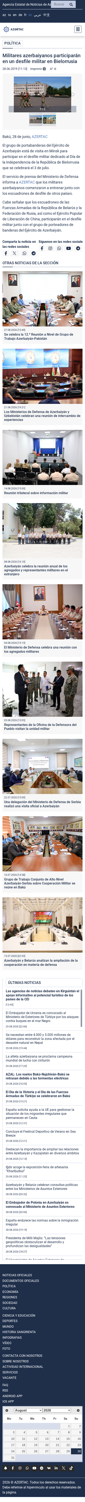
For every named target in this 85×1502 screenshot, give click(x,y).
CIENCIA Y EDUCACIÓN (18, 1315)
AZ (4, 15)
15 (68, 1438)
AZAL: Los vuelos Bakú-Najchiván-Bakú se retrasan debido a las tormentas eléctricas (38, 1076)
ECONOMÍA (10, 1292)
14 (57, 1438)
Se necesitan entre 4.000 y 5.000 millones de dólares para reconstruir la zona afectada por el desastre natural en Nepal (40, 1039)
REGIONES (9, 1297)
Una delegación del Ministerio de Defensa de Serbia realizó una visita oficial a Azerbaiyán (42, 804)
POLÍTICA (12, 43)
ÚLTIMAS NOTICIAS (24, 982)
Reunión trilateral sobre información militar (36, 493)
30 (79, 1451)
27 (46, 1451)
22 (68, 1445)
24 (12, 1451)
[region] (44, 1124)
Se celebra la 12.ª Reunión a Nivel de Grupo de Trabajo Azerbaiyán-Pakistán (38, 336)
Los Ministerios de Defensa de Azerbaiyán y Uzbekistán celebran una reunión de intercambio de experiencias (42, 416)
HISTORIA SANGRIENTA (19, 1332)
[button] (42, 94)
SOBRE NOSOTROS (15, 1361)
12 (35, 1438)
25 (23, 1451)
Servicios (10, 1372)
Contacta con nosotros (22, 1356)
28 (57, 1451)
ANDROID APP (12, 1396)
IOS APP (8, 1401)
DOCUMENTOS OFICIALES (20, 1281)
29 (68, 1451)
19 (35, 1445)
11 (23, 1438)
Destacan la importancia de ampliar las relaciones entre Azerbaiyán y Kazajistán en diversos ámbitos (42, 1151)
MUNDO (8, 1326)
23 (79, 1445)
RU (9, 15)
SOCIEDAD (9, 1303)
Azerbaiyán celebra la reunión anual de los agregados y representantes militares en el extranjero (36, 570)
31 (12, 1457)
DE (20, 15)
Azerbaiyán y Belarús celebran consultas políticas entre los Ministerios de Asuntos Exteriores (42, 1187)
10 (12, 1438)
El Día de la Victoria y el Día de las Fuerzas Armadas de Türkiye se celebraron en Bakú (38, 1094)
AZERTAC (40, 136)
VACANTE (9, 1378)
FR (25, 15)
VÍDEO (6, 1343)
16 (79, 1438)
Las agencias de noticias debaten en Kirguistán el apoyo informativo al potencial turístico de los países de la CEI (42, 995)
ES (30, 15)
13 (46, 1438)
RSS (5, 1390)
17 (12, 1445)
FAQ (5, 1385)
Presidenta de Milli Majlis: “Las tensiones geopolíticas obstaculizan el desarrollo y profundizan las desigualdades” (35, 1242)
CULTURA (9, 1308)
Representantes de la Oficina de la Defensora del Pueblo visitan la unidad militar (40, 727)
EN (15, 15)
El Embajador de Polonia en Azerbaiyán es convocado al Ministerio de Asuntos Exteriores (40, 1204)
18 (23, 1445)
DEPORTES (10, 1321)
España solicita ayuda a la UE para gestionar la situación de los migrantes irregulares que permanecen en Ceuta (40, 1114)
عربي (37, 15)
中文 (46, 15)
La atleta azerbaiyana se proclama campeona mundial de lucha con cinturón (39, 1058)
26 (35, 1451)
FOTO (6, 1349)
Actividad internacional (22, 1367)
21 (57, 1445)
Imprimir (36, 69)
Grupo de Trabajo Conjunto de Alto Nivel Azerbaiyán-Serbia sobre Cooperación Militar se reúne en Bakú (39, 883)
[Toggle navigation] (77, 29)
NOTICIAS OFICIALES (17, 1275)
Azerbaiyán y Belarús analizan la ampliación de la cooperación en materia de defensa (41, 962)
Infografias (12, 1338)
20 (46, 1445)
